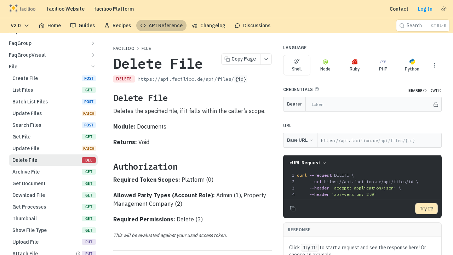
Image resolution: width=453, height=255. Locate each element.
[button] (317, 89)
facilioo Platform (114, 9)
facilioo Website (66, 9)
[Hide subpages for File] (93, 66)
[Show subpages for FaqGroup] (93, 43)
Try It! (426, 208)
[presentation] (368, 185)
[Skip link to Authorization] (108, 166)
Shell (297, 69)
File (146, 48)
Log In (425, 9)
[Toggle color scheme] (443, 9)
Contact (399, 9)
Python (412, 69)
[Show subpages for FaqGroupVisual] (93, 55)
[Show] (436, 104)
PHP (383, 69)
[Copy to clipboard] (254, 79)
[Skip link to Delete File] (108, 97)
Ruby (355, 69)
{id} (240, 79)
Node (325, 69)
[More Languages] (435, 65)
